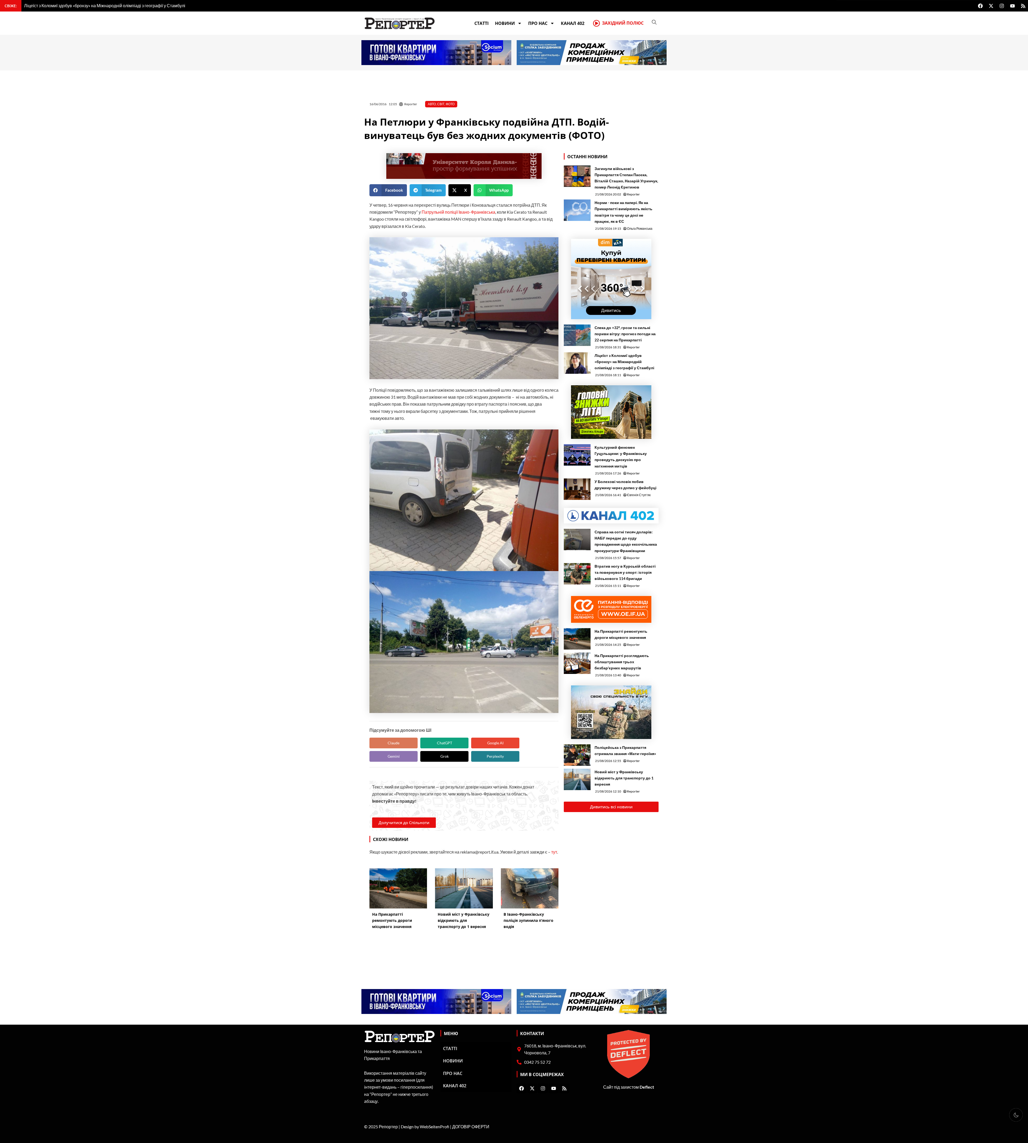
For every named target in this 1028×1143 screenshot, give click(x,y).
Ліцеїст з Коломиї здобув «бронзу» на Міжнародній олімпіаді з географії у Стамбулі (624, 361)
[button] (388, 190)
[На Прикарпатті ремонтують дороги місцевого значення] (577, 639)
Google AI (495, 743)
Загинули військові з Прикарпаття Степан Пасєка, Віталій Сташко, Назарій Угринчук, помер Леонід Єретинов (626, 177)
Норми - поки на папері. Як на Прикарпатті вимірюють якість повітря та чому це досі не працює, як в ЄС (623, 211)
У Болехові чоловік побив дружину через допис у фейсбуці (625, 484)
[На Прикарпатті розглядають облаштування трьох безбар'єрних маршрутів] (577, 663)
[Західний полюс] (596, 23)
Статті (481, 23)
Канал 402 (572, 23)
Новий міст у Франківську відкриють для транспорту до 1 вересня (624, 777)
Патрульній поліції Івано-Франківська (458, 211)
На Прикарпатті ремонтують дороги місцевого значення (621, 634)
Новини (505, 23)
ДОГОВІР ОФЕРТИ (470, 1126)
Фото (450, 104)
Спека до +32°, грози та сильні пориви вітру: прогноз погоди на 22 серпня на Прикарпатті (625, 333)
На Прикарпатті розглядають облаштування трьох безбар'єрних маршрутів (622, 661)
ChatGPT (444, 743)
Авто (432, 104)
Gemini (394, 756)
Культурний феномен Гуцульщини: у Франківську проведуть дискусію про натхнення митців (621, 456)
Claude (393, 743)
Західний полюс (623, 23)
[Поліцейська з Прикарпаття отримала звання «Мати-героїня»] (577, 755)
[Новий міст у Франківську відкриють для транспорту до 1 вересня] (577, 779)
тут (554, 851)
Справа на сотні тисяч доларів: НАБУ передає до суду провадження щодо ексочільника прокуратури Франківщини (626, 541)
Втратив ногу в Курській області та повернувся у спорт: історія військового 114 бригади (625, 572)
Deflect (647, 1086)
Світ (440, 104)
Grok (444, 756)
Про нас (537, 23)
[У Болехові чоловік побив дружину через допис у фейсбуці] (577, 489)
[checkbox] (1016, 1115)
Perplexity (495, 756)
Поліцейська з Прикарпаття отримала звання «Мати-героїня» (625, 750)
